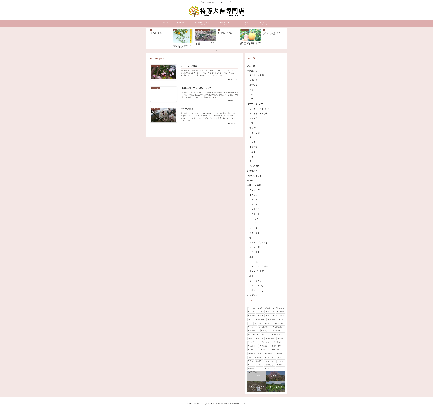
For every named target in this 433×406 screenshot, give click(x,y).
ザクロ (252, 238)
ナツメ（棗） (255, 247)
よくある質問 (253, 166)
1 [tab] (213, 50)
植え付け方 (254, 128)
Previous (147, 38)
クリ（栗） (254, 228)
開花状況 (253, 80)
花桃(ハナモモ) (256, 290)
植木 (251, 276)
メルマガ (251, 66)
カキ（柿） (254, 204)
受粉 (251, 137)
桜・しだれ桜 (255, 281)
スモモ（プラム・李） (259, 242)
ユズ (254, 223)
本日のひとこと (254, 176)
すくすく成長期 (256, 75)
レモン (255, 219)
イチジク (253, 195)
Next (285, 38)
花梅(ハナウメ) (256, 285)
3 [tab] (220, 50)
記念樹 (250, 180)
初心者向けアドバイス (259, 109)
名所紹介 (253, 118)
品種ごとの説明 (254, 185)
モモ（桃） (254, 262)
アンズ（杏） (255, 190)
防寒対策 (253, 147)
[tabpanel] (160, 38)
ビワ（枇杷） (255, 252)
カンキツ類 (254, 209)
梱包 (251, 94)
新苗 (251, 123)
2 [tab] (216, 50)
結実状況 (253, 85)
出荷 (251, 99)
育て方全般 (254, 133)
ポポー (252, 257)
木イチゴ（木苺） (257, 271)
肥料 (251, 161)
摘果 (251, 157)
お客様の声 (252, 171)
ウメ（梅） (254, 199)
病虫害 (252, 152)
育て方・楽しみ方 (255, 104)
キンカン (256, 214)
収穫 (251, 90)
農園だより (252, 71)
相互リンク (252, 295)
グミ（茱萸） (255, 233)
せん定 (252, 142)
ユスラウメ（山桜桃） (259, 266)
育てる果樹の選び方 (258, 113)
